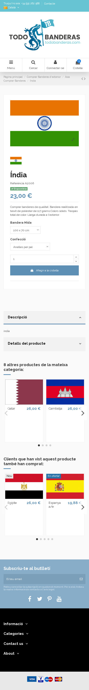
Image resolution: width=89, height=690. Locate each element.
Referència (17, 183)
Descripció (17, 317)
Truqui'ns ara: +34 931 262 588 (22, 3)
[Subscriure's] (81, 579)
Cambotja (55, 408)
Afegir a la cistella (47, 270)
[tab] (44, 318)
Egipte (12, 503)
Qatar (11, 408)
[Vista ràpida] (24, 403)
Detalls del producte (27, 343)
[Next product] (84, 78)
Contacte (49, 3)
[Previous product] (82, 78)
